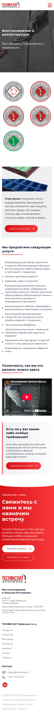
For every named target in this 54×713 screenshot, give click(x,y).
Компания (7, 644)
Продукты (7, 630)
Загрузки (7, 648)
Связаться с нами (22, 465)
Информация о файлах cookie (17, 704)
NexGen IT (22, 709)
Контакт (6, 653)
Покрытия (7, 635)
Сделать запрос (17, 548)
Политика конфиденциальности (19, 700)
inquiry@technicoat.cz (18, 672)
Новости (6, 657)
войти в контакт (19, 228)
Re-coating (7, 639)
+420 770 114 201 (16, 677)
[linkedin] (5, 685)
